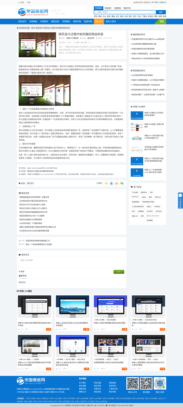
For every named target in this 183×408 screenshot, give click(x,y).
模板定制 (55, 21)
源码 (100, 16)
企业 (104, 16)
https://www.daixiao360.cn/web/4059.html (42, 168)
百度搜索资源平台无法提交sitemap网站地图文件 (150, 39)
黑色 (149, 359)
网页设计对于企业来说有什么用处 (32, 205)
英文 (135, 16)
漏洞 (150, 197)
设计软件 (150, 211)
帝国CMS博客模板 (64, 401)
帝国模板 (98, 8)
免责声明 (112, 386)
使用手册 (77, 21)
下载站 (144, 16)
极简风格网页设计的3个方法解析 (32, 216)
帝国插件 (108, 8)
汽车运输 (135, 192)
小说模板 (36, 359)
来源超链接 (135, 202)
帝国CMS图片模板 (138, 398)
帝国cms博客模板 (139, 359)
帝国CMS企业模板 (56, 398)
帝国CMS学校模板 (69, 398)
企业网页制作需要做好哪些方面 (144, 44)
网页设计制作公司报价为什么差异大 (33, 208)
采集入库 (135, 216)
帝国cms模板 (99, 320)
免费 (160, 16)
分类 (126, 16)
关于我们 (82, 383)
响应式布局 (81, 359)
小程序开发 (113, 389)
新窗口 (149, 207)
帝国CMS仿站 (37, 401)
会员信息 (159, 211)
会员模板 (60, 359)
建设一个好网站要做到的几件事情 (39, 244)
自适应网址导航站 (151, 320)
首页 (33, 28)
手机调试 (157, 207)
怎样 (151, 192)
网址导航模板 (111, 320)
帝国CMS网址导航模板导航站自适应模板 (109, 323)
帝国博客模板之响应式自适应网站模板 (108, 362)
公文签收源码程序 (138, 207)
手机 (139, 16)
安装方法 (158, 197)
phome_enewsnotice (153, 216)
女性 (117, 16)
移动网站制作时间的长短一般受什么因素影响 (149, 90)
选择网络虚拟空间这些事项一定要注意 (34, 197)
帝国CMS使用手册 (101, 401)
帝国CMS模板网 (72, 38)
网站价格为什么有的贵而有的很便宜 (146, 58)
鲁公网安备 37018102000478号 (118, 405)
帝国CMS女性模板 (95, 398)
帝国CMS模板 (25, 291)
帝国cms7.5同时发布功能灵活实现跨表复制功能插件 (154, 161)
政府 (108, 16)
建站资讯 (99, 21)
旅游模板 (150, 220)
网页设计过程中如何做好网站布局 (57, 28)
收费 (164, 16)
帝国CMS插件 (139, 107)
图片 (130, 16)
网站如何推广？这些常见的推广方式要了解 (148, 95)
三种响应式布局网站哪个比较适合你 (146, 85)
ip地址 (144, 197)
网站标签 (146, 2)
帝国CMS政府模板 (82, 398)
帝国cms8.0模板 (24, 359)
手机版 (131, 405)
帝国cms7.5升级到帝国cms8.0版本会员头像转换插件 (153, 172)
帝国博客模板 (99, 359)
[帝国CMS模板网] (42, 16)
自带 (133, 211)
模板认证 (82, 392)
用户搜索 (154, 2)
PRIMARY (135, 197)
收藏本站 (162, 2)
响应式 (109, 359)
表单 (142, 216)
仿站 (162, 21)
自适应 (150, 16)
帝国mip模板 (28, 401)
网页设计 (30, 183)
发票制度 (112, 383)
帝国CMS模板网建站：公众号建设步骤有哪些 (149, 80)
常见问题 (97, 383)
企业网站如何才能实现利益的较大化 (33, 201)
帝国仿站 (97, 389)
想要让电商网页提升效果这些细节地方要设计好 (37, 227)
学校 (95, 16)
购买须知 (97, 386)
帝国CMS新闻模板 (108, 398)
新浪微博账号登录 (148, 202)
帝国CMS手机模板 (151, 398)
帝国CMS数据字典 (81, 401)
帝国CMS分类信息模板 (123, 398)
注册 (28, 2)
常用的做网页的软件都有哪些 (143, 49)
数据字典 (126, 8)
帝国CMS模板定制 (42, 398)
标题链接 (141, 211)
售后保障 (82, 386)
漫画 (113, 16)
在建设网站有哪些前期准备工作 (38, 241)
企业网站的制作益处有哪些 (142, 75)
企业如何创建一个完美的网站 (30, 223)
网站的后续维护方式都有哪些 (30, 219)
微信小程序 (111, 21)
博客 (155, 16)
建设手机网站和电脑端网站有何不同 (33, 212)
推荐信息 (144, 192)
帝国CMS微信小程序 (50, 401)
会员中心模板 (70, 359)
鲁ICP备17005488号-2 (98, 405)
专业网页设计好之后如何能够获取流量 (34, 231)
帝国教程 (117, 8)
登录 (22, 2)
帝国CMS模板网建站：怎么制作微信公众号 (148, 54)
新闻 (121, 16)
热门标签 (137, 187)
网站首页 (22, 21)
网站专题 (138, 2)
